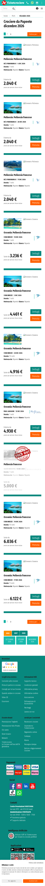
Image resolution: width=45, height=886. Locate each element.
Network (5, 738)
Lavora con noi (29, 712)
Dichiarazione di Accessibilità (30, 702)
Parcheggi (27, 708)
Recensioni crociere (31, 722)
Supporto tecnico (30, 681)
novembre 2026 (32, 640)
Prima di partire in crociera (11, 685)
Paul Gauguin (9, 411)
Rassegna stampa (30, 744)
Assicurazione (29, 697)
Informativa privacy (31, 689)
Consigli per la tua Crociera (11, 689)
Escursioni (5, 701)
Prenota (35, 86)
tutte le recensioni (9, 670)
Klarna (26, 740)
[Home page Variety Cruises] (37, 63)
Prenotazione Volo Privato (11, 726)
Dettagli (35, 80)
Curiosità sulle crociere (10, 681)
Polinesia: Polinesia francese (18, 59)
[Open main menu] (41, 8)
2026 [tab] (7, 633)
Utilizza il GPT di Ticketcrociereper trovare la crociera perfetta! (26, 836)
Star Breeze (8, 237)
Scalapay (27, 736)
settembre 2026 (9, 640)
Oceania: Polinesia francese (17, 232)
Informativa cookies (31, 693)
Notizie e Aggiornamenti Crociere (32, 749)
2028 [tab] (23, 633)
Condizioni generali (31, 685)
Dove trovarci (6, 734)
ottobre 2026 (21, 640)
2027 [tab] (15, 633)
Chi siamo (5, 730)
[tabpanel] (22, 641)
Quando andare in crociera (11, 693)
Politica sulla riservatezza (36, 863)
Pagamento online (30, 732)
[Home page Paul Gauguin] (36, 411)
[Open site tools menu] (41, 3)
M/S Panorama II (10, 63)
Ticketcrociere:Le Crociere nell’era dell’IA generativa (11, 744)
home (6, 16)
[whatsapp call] (32, 3)
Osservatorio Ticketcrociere (29, 727)
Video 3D (5, 697)
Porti (13, 16)
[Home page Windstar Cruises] (38, 237)
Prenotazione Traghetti (10, 722)
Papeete (15, 70)
